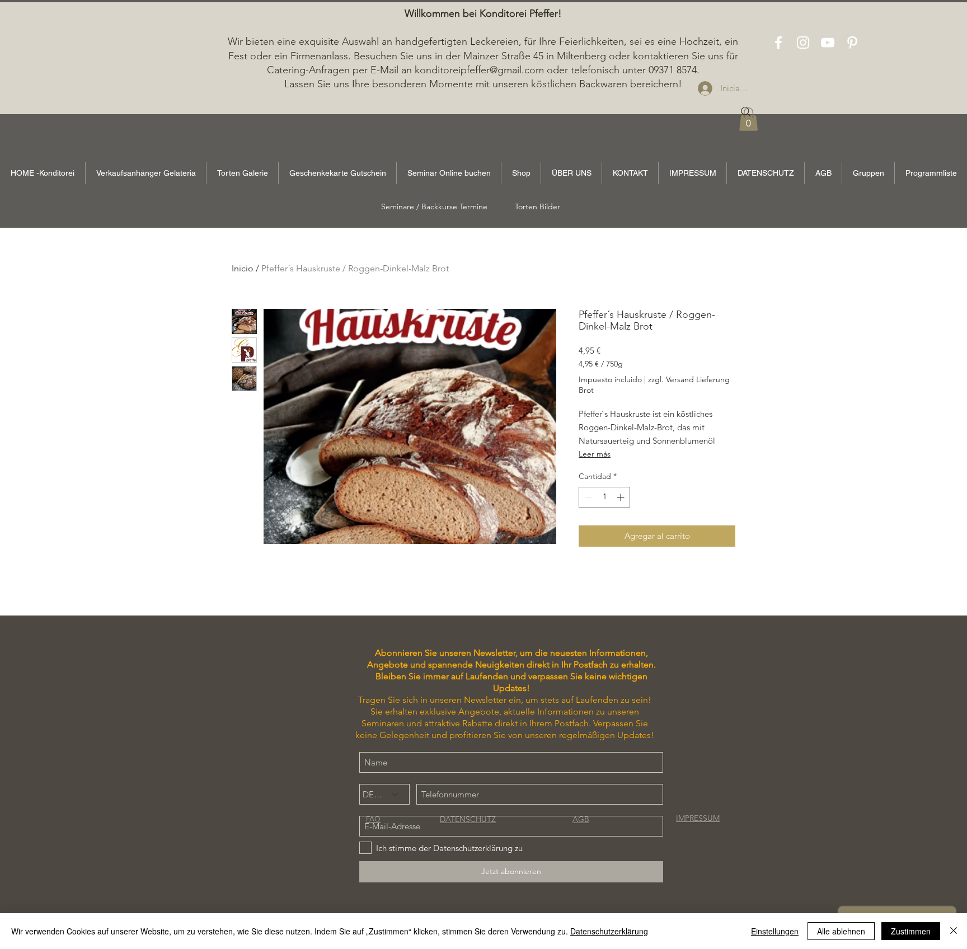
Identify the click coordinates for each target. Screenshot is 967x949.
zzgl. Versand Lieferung (689, 379)
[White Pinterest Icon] (852, 42)
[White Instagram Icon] (803, 42)
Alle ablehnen (841, 931)
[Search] (746, 112)
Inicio (243, 268)
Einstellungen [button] (775, 931)
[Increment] (621, 497)
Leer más (595, 454)
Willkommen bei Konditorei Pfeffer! (483, 13)
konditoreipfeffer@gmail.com (479, 70)
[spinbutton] (604, 497)
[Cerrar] (953, 931)
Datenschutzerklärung (609, 931)
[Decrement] (587, 497)
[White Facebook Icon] (778, 42)
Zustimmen (911, 931)
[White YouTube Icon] (827, 42)
